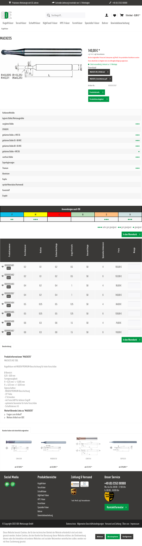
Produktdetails (95, 92)
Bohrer (40, 511)
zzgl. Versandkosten (99, 54)
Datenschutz (71, 523)
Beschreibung (6, 346)
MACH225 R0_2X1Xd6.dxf (97, 72)
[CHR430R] (19, 446)
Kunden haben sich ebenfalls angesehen (15, 430)
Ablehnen (100, 536)
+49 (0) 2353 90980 (119, 2)
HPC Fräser (41, 499)
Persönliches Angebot (97, 99)
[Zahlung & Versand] (74, 492)
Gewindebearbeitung (45, 515)
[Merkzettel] (115, 15)
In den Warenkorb (130, 234)
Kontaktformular (115, 507)
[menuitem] (65, 15)
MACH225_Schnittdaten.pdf (98, 79)
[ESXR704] (88, 446)
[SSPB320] (123, 446)
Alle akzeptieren (112, 536)
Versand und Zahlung (113, 523)
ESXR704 (88, 458)
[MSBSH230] (54, 446)
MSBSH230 (53, 458)
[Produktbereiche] (75, 484)
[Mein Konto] (107, 15)
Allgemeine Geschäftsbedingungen (90, 523)
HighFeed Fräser (43, 495)
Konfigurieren (127, 536)
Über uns (125, 523)
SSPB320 (123, 458)
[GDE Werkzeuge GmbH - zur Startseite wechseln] (6, 15)
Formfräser (41, 503)
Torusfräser (41, 487)
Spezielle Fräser (43, 507)
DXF (8, 268)
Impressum (134, 523)
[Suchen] (48, 15)
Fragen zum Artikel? (14, 414)
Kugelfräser (42, 483)
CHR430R (19, 458)
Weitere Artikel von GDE (15, 417)
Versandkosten (85, 500)
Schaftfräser (42, 491)
